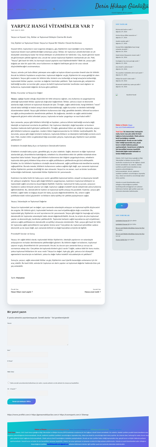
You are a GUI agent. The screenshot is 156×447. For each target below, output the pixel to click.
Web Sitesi (10, 372)
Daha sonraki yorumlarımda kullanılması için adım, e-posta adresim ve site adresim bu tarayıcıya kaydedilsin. (44, 383)
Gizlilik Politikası (21, 9)
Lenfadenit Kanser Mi (122, 220)
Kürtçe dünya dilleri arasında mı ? (126, 35)
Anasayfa (10, 9)
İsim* (8, 350)
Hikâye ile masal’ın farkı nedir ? (125, 78)
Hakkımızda (43, 9)
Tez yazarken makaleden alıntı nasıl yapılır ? (129, 73)
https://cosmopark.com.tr (70, 415)
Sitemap (85, 415)
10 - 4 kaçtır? (12, 389)
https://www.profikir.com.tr (19, 415)
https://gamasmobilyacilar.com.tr (45, 415)
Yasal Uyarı (32, 9)
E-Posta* (10, 361)
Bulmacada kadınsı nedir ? (124, 29)
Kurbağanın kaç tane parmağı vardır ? (127, 61)
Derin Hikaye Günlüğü (122, 6)
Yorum (9, 323)
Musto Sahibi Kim (121, 239)
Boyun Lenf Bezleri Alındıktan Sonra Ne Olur (130, 228)
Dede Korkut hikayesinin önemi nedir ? (128, 55)
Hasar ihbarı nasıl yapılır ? (22, 292)
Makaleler (20, 278)
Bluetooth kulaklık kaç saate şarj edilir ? (128, 84)
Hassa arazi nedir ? (93, 292)
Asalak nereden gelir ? (123, 41)
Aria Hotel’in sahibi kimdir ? (124, 67)
